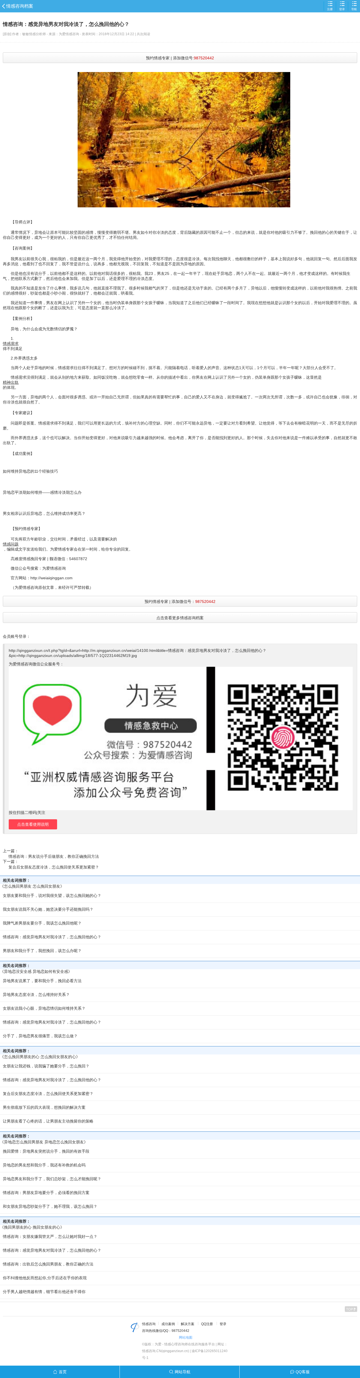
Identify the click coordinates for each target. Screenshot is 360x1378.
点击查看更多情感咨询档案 (180, 618)
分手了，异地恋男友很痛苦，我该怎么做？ (40, 1036)
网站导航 (182, 1372)
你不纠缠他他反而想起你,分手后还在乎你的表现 (45, 1278)
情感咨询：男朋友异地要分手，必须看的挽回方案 (46, 1192)
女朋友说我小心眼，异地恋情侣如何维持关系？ (44, 1008)
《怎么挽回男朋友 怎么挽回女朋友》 (32, 886)
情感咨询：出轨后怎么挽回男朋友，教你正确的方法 (48, 1264)
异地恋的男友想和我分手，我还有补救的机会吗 (44, 1165)
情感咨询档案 (19, 6)
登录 (342, 9)
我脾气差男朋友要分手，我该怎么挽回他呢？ (42, 923)
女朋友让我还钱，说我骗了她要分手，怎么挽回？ (46, 1066)
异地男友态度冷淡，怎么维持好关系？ (36, 994)
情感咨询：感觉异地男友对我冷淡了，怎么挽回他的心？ (52, 937)
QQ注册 (207, 1324)
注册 (330, 9)
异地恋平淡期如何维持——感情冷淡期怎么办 (42, 492)
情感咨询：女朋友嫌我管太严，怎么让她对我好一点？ (50, 1236)
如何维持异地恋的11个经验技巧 (30, 471)
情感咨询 (149, 1324)
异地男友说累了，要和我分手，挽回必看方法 (42, 980)
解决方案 (187, 1324)
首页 (63, 1372)
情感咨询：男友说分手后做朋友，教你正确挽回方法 (53, 856)
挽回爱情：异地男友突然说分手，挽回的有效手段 (46, 1151)
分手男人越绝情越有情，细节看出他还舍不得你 (44, 1291)
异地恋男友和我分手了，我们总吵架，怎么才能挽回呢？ (52, 1179)
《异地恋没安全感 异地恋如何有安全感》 (36, 971)
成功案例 (168, 1324)
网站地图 (185, 1337)
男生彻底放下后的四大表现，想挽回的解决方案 (44, 1107)
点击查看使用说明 (33, 824)
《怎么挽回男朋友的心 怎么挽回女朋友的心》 (40, 1056)
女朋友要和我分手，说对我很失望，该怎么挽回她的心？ (52, 895)
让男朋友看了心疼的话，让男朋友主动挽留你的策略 (48, 1121)
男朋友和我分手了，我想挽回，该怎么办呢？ (42, 950)
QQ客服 (303, 1372)
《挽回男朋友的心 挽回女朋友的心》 (32, 1227)
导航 (354, 9)
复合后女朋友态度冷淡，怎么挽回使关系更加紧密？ (53, 867)
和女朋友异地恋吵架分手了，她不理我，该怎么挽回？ (50, 1206)
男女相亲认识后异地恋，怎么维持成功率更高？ (44, 513)
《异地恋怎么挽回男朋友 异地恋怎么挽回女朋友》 (44, 1142)
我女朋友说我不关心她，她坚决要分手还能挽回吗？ (48, 909)
